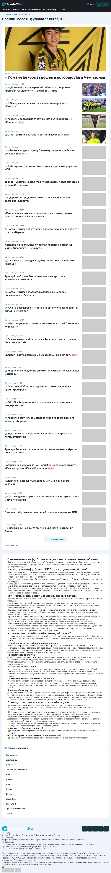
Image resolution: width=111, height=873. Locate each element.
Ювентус (80, 839)
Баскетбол (11, 799)
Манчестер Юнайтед (28, 839)
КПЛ (24, 10)
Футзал (9, 794)
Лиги (63, 10)
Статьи (9, 813)
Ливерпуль (43, 839)
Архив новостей (12, 545)
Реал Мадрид (54, 839)
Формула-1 (11, 803)
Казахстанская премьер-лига (20, 574)
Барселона (14, 839)
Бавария (72, 839)
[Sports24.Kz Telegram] (90, 828)
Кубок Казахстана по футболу (20, 579)
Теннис (9, 789)
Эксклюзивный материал (18, 716)
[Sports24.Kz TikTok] (101, 828)
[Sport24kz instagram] (106, 828)
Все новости (11, 755)
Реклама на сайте (57, 844)
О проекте (6, 844)
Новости (6, 10)
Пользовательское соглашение (80, 844)
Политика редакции (32, 846)
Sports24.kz (6, 14)
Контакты (16, 844)
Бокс (8, 774)
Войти (104, 4)
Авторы (44, 846)
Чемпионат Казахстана (16, 769)
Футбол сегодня (50, 10)
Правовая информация (12, 846)
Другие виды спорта (15, 808)
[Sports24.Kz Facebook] (84, 828)
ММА (8, 784)
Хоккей (9, 779)
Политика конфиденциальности (34, 844)
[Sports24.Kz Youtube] (95, 828)
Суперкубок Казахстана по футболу (23, 583)
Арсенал (64, 839)
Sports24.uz (53, 846)
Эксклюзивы (34, 10)
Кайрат (5, 839)
